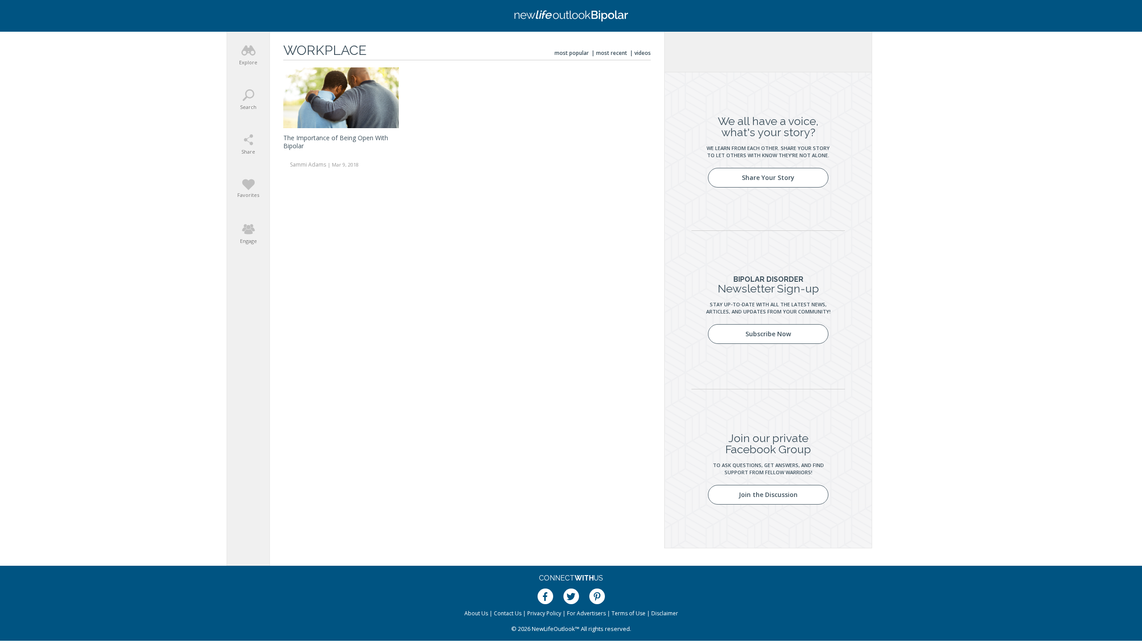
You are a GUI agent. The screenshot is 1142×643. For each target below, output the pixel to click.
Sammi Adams (308, 164)
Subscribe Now (768, 334)
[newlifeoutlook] (571, 15)
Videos (642, 53)
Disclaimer (664, 613)
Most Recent (611, 53)
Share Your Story (768, 177)
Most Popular (571, 53)
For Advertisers (586, 613)
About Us (476, 613)
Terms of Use (628, 613)
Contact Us (507, 613)
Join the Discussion (768, 494)
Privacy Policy (544, 613)
